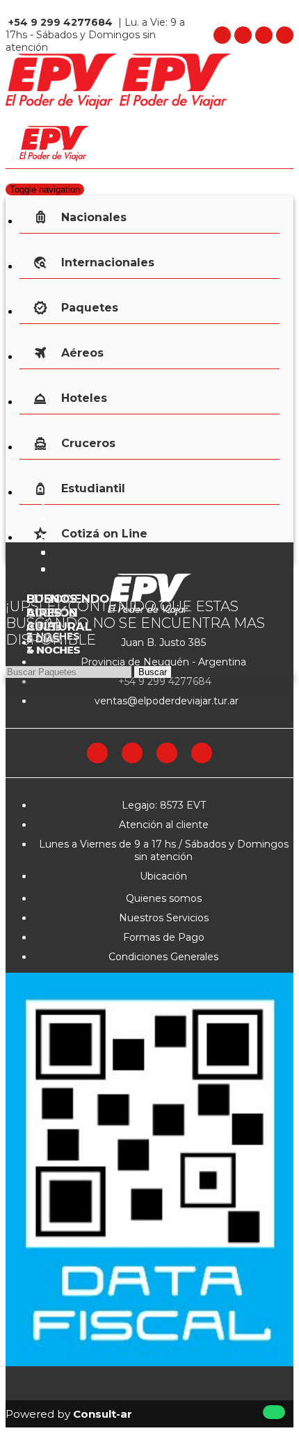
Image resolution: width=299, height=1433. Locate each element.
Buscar (152, 672)
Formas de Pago (163, 937)
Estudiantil (93, 488)
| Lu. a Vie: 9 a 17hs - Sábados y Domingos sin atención (95, 35)
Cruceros (88, 443)
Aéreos (82, 352)
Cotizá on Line (104, 533)
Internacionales (107, 262)
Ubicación (163, 876)
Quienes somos (164, 898)
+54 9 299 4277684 (163, 681)
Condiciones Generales (163, 956)
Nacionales (94, 217)
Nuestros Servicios (164, 918)
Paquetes (89, 307)
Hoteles (84, 398)
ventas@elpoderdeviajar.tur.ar (165, 701)
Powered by (69, 1413)
